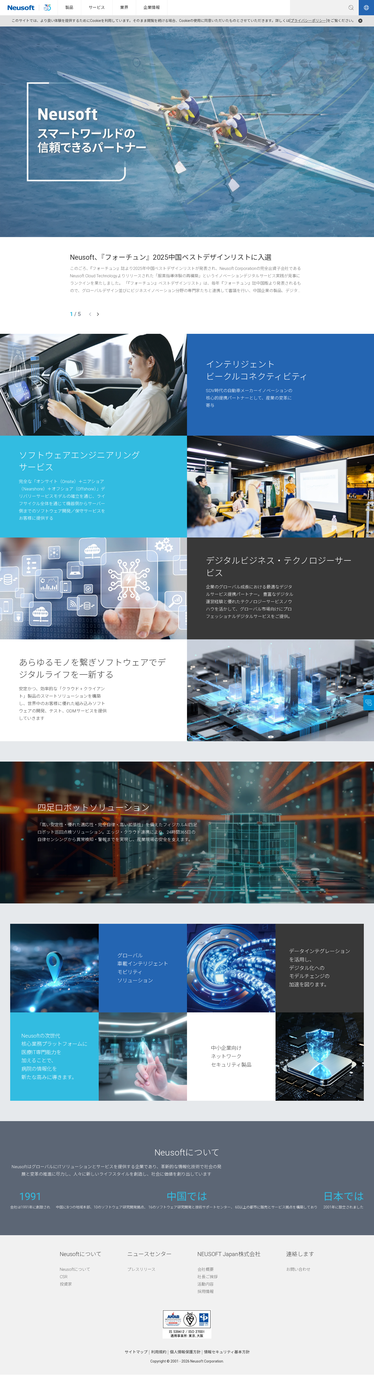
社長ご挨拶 (207, 1276)
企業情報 (151, 7)
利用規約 (158, 1352)
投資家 (66, 1284)
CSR (63, 1276)
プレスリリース (141, 1269)
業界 (124, 7)
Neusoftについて (75, 1269)
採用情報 (205, 1291)
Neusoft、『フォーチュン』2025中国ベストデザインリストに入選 (170, 257)
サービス (97, 7)
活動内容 (205, 1284)
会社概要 (205, 1269)
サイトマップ (136, 1352)
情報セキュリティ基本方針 (227, 1352)
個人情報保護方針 (185, 1352)
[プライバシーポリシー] (308, 21)
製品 (69, 7)
